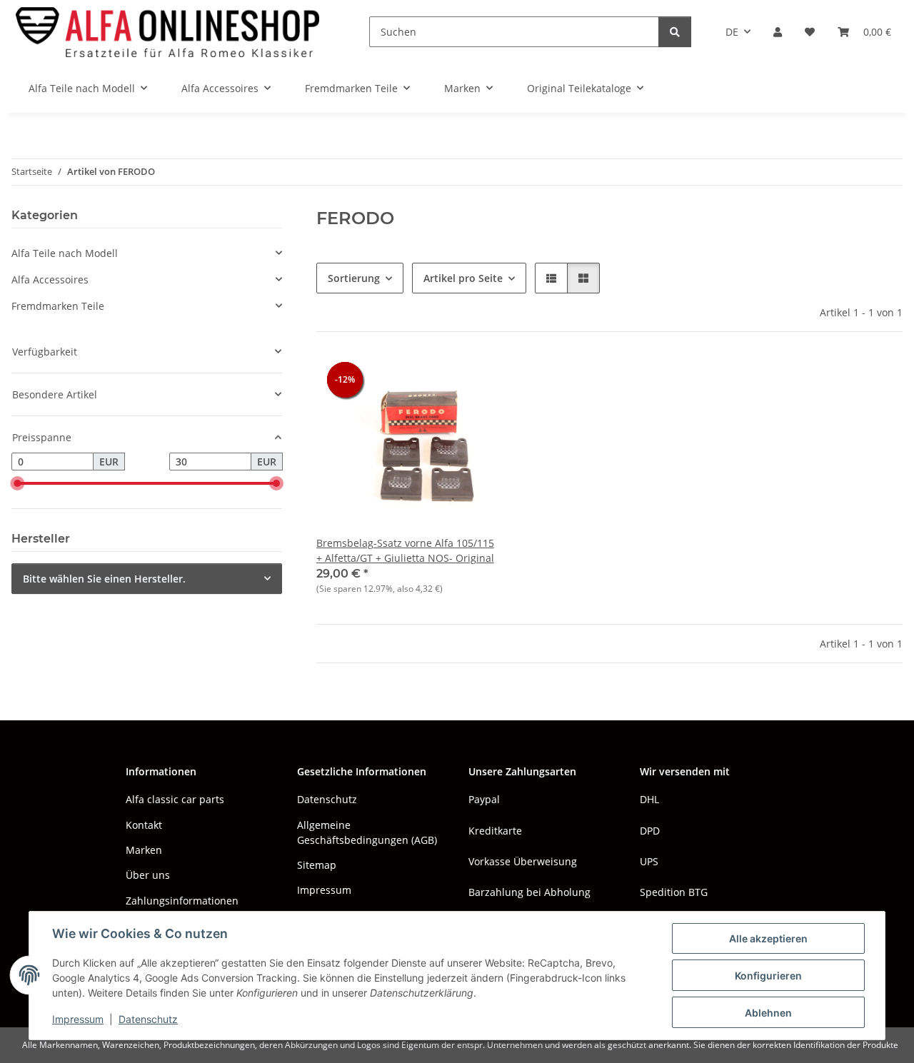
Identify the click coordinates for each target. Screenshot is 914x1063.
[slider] (17, 484)
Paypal (484, 799)
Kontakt (144, 825)
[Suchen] (674, 31)
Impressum (78, 1019)
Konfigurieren (768, 975)
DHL (649, 799)
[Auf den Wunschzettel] (472, 379)
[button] (777, 31)
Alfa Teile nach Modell (64, 253)
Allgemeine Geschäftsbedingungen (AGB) (367, 832)
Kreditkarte (495, 830)
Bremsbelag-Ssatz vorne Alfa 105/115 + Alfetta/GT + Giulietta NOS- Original (405, 550)
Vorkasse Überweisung (522, 861)
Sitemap (316, 865)
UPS (649, 861)
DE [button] (731, 32)
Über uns (148, 875)
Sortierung (354, 278)
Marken (144, 850)
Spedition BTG (674, 892)
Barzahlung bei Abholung (529, 892)
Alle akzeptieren (768, 938)
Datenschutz (148, 1019)
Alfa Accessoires (50, 279)
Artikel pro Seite (463, 278)
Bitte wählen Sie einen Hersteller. (104, 578)
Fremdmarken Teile (57, 306)
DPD (650, 830)
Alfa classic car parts (175, 799)
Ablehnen (768, 1013)
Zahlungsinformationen (182, 900)
